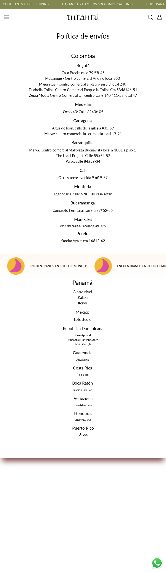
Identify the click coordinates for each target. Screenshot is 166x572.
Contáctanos (97, 499)
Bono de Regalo (100, 484)
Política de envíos (18, 543)
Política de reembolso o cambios (30, 529)
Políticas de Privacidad (22, 521)
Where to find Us (101, 492)
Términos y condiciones (23, 513)
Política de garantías (20, 536)
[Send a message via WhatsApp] (157, 563)
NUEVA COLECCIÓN (104, 470)
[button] (150, 17)
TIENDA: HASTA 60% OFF (109, 477)
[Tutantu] (83, 17)
